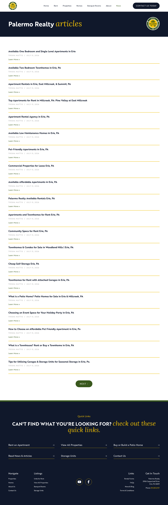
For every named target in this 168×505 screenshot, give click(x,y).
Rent (56, 5)
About (108, 5)
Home (46, 5)
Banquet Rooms (94, 5)
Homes (79, 5)
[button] (67, 5)
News (118, 5)
